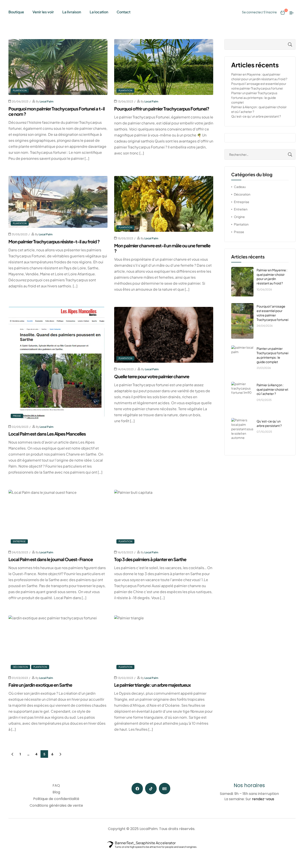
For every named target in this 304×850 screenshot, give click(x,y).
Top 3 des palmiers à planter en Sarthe (150, 559)
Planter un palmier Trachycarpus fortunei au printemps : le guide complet (254, 97)
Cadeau (240, 187)
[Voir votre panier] (282, 12)
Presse (17, 415)
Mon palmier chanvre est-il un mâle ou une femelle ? (162, 248)
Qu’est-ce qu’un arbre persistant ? (256, 116)
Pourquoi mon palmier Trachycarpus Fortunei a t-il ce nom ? (56, 111)
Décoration (20, 667)
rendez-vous (263, 799)
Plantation (19, 90)
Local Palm (46, 101)
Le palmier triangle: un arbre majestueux (152, 685)
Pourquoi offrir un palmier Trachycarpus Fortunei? (161, 108)
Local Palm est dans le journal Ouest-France (50, 559)
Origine (239, 217)
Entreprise (19, 541)
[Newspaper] (164, 788)
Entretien (240, 209)
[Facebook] (137, 788)
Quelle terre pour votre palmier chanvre (151, 376)
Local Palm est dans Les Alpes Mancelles (47, 433)
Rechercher (286, 44)
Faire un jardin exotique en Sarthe (40, 685)
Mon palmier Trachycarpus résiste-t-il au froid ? (54, 241)
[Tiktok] (150, 788)
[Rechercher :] (260, 154)
